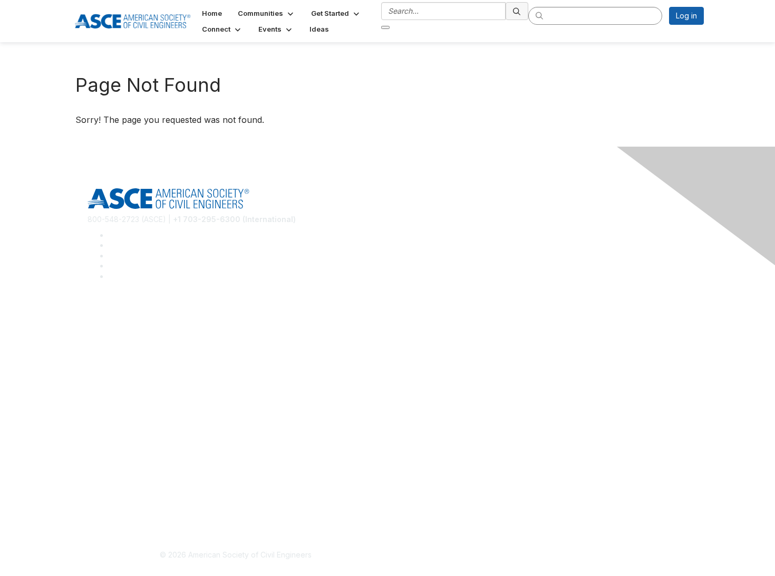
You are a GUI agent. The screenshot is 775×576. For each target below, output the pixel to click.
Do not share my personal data (141, 505)
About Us (103, 473)
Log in (686, 15)
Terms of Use (111, 489)
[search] (517, 11)
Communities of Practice (129, 321)
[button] (266, 13)
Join (95, 397)
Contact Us (106, 429)
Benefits (102, 413)
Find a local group (119, 336)
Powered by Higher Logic (539, 555)
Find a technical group (126, 352)
